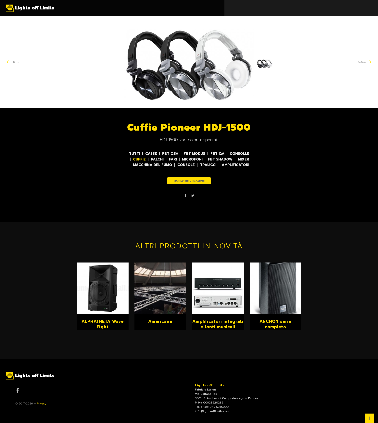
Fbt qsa (170, 153)
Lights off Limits (209, 385)
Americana (160, 321)
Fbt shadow (220, 159)
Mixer (243, 159)
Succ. (365, 62)
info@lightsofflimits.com (212, 411)
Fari (173, 159)
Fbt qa (217, 153)
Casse (151, 153)
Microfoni (192, 159)
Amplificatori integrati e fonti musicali (217, 324)
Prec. (12, 62)
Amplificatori (235, 165)
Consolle (239, 153)
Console (186, 165)
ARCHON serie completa (275, 324)
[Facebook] (185, 196)
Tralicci (208, 165)
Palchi (157, 159)
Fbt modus (194, 153)
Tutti (134, 153)
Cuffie (139, 159)
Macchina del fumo (152, 165)
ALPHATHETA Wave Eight (103, 324)
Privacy (41, 404)
